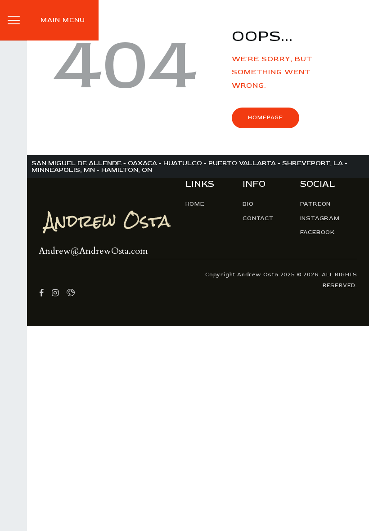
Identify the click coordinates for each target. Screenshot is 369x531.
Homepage (265, 117)
